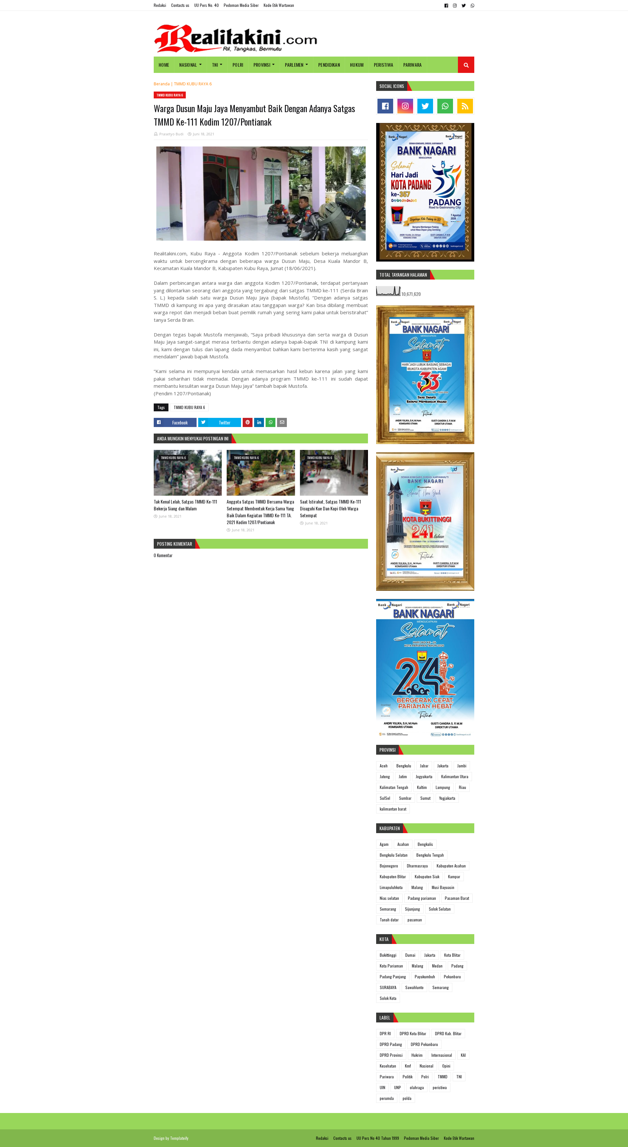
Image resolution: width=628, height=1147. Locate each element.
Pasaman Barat (457, 898)
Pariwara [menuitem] (412, 64)
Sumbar (405, 798)
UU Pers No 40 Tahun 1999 (378, 1138)
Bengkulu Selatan (394, 855)
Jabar (424, 765)
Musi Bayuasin (443, 887)
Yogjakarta (447, 798)
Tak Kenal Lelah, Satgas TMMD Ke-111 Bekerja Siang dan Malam (185, 505)
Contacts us (180, 5)
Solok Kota (388, 998)
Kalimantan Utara (454, 776)
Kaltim (422, 787)
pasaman (415, 919)
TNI (459, 1076)
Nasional (426, 1066)
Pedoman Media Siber (241, 5)
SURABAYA (388, 987)
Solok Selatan (440, 909)
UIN (382, 1087)
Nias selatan (389, 898)
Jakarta (442, 765)
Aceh (384, 765)
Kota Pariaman (391, 965)
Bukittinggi (388, 955)
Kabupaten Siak (427, 876)
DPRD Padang (391, 1044)
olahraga (417, 1087)
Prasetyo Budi (171, 133)
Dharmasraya (417, 865)
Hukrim (417, 1055)
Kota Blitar (452, 955)
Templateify (179, 1138)
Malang (417, 887)
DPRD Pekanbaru (424, 1044)
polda (407, 1098)
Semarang (388, 909)
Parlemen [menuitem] (294, 64)
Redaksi (160, 5)
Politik (407, 1076)
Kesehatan (388, 1066)
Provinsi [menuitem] (261, 64)
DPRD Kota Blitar (413, 1033)
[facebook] (446, 5)
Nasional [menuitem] (188, 64)
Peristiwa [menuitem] (383, 64)
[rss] (465, 106)
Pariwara (387, 1076)
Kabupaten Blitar (393, 876)
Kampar (454, 876)
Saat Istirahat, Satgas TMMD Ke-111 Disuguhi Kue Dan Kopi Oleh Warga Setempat (330, 508)
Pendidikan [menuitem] (329, 64)
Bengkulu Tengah (430, 855)
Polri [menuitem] (238, 64)
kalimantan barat (393, 809)
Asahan (403, 844)
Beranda (162, 84)
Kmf (408, 1066)
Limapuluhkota (391, 887)
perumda (387, 1098)
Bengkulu (403, 765)
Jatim (403, 776)
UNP (397, 1087)
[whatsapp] (471, 5)
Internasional (441, 1055)
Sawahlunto (414, 987)
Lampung (443, 787)
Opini (446, 1066)
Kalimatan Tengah (394, 787)
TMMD (442, 1076)
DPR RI (385, 1033)
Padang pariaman (422, 898)
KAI (463, 1055)
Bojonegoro (389, 865)
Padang (457, 965)
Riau (462, 787)
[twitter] (463, 5)
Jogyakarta (424, 776)
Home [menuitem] (164, 64)
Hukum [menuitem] (357, 64)
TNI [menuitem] (215, 64)
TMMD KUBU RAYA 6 (193, 84)
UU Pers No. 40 (206, 5)
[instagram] (454, 5)
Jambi (461, 765)
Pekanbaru (452, 976)
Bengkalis (425, 844)
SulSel (385, 798)
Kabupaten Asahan (451, 865)
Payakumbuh (425, 976)
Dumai (410, 955)
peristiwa (440, 1087)
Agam (384, 844)
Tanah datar (389, 919)
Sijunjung (412, 909)
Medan (437, 965)
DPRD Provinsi (391, 1055)
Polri (425, 1076)
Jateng (385, 776)
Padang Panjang (393, 976)
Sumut (425, 798)
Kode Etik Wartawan (279, 5)
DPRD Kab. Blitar (448, 1033)
